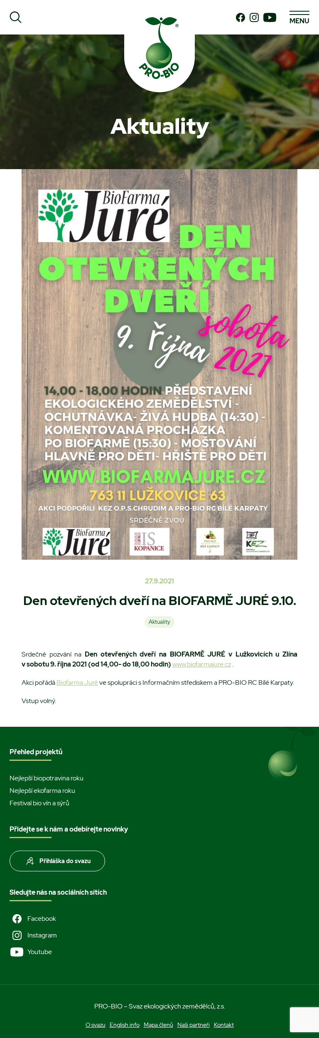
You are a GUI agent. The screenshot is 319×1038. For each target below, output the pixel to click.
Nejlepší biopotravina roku (46, 778)
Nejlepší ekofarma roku (42, 790)
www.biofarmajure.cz (201, 664)
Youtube (39, 951)
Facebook (41, 918)
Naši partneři (193, 1024)
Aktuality (159, 621)
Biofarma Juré (77, 682)
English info (125, 1024)
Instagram (42, 935)
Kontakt (224, 1024)
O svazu (96, 1024)
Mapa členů (158, 1024)
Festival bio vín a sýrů (39, 803)
